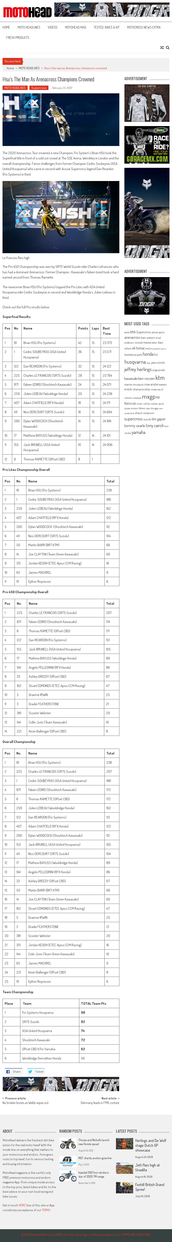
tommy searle (134, 425)
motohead (137, 397)
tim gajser (159, 419)
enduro (149, 348)
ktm (160, 377)
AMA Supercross (140, 332)
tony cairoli (155, 425)
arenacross (132, 337)
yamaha (138, 432)
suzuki (147, 419)
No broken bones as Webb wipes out (26, 1103)
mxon (140, 403)
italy (148, 362)
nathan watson (150, 403)
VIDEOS (52, 27)
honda (148, 354)
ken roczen (146, 378)
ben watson (148, 337)
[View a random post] (162, 47)
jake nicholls (158, 362)
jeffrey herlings (138, 369)
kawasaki (131, 378)
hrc (156, 354)
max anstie (151, 384)
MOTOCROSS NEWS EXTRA (144, 27)
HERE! (22, 1205)
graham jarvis (160, 348)
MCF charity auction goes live (94, 1158)
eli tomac (138, 347)
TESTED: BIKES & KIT (107, 27)
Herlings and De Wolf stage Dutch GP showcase (150, 1145)
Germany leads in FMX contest (100, 1103)
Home (6, 27)
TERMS (46, 1210)
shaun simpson (144, 413)
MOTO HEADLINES (29, 27)
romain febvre (138, 408)
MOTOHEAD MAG (75, 27)
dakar (154, 342)
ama (126, 332)
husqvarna (135, 361)
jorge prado (158, 370)
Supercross (38, 88)
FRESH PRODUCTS (17, 37)
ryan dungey (152, 408)
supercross (133, 418)
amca (155, 332)
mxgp (148, 396)
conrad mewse (143, 342)
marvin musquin (134, 384)
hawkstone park (133, 354)
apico (162, 332)
